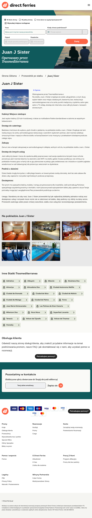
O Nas (34, 462)
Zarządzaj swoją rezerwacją (73, 427)
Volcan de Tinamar (61, 319)
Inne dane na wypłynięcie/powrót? (49, 20)
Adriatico (10, 281)
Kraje (3, 427)
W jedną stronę (27, 20)
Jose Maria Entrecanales (16, 306)
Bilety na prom (7, 446)
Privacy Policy (7, 481)
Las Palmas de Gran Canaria (51, 306)
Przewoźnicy (6, 434)
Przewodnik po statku (32, 76)
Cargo (34, 434)
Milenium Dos (12, 312)
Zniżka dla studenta (39, 465)
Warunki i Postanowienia (10, 484)
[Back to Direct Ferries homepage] (18, 5)
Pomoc (4, 459)
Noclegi (35, 427)
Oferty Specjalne (7, 443)
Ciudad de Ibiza (42, 294)
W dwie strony (12, 20)
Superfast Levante (60, 312)
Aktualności (36, 459)
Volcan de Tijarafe (33, 319)
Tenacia (9, 319)
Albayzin (30, 281)
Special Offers (7, 440)
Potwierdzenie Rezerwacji (72, 430)
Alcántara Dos (74, 281)
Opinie (36, 90)
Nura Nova (35, 312)
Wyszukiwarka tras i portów (11, 437)
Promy (34, 430)
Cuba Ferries (37, 478)
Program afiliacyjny (69, 459)
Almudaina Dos (33, 287)
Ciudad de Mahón (69, 294)
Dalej (76, 41)
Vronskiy (9, 325)
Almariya (10, 287)
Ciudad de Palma (42, 300)
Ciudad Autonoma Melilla (63, 287)
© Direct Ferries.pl (7, 501)
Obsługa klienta (7, 430)
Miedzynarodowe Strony (40, 481)
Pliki (3, 478)
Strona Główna (9, 76)
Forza (64, 300)
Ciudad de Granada (14, 294)
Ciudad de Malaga (13, 300)
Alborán (51, 281)
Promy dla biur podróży (71, 462)
